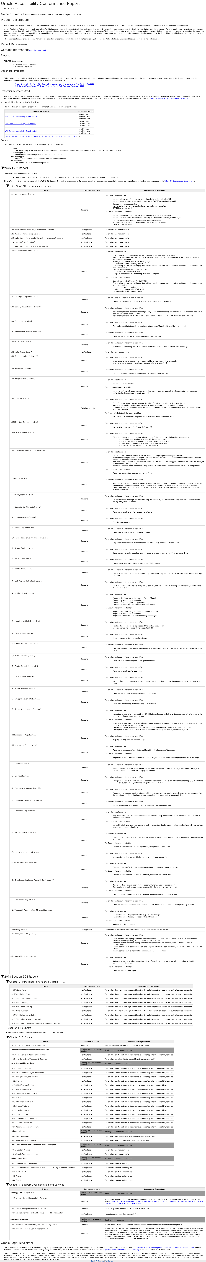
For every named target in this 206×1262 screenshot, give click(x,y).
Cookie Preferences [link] (97, 1261)
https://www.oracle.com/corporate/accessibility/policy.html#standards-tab (165, 1247)
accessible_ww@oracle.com (39, 50)
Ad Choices (109, 1261)
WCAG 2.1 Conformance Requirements (179, 181)
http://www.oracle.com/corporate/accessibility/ (169, 98)
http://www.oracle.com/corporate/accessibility (121, 1250)
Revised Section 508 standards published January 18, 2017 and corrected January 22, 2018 (41, 136)
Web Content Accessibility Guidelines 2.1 (20, 124)
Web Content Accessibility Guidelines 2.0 (21, 116)
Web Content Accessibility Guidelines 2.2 (21, 131)
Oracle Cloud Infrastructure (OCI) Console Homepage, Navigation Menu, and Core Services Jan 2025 (54, 84)
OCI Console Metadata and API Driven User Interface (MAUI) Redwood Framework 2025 (49, 86)
